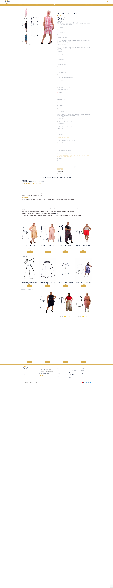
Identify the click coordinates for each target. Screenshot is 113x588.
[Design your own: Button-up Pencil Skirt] (65, 269)
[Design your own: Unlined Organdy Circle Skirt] (47, 269)
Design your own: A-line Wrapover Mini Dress (29, 357)
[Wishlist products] (105, 2)
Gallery (70, 377)
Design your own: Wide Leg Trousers (65, 315)
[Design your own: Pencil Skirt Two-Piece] (47, 302)
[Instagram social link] (54, 5)
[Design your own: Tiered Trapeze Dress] (83, 269)
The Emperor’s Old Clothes (25, 382)
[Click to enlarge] (29, 45)
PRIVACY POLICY (83, 371)
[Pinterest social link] (62, 173)
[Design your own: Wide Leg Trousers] (65, 302)
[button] (30, 252)
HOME (58, 368)
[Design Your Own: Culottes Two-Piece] (47, 233)
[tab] (44, 177)
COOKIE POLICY (83, 373)
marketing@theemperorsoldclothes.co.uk (47, 371)
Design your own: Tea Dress (30, 245)
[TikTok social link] (56, 5)
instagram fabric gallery (36, 185)
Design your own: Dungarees (65, 245)
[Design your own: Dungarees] (65, 233)
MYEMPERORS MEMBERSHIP (73, 375)
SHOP (58, 370)
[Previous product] (57, 10)
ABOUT (58, 376)
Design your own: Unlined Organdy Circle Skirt (47, 283)
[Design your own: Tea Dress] (30, 233)
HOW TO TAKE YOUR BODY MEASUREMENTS (73, 371)
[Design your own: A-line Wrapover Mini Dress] (29, 324)
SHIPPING (82, 368)
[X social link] (60, 173)
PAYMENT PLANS (71, 374)
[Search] (103, 2)
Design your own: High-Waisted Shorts (83, 245)
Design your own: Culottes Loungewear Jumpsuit (29, 283)
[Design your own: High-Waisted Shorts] (83, 233)
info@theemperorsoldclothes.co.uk (46, 369)
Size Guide (70, 368)
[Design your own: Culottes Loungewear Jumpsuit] (29, 269)
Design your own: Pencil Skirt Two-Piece (47, 315)
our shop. (56, 213)
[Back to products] (58, 10)
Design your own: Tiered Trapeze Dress (83, 282)
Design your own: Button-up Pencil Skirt (65, 282)
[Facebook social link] (59, 5)
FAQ (69, 372)
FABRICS (58, 373)
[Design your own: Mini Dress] (83, 302)
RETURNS (82, 370)
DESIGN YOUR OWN (60, 371)
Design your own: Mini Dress (83, 315)
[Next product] (59, 10)
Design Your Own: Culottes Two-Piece (47, 245)
